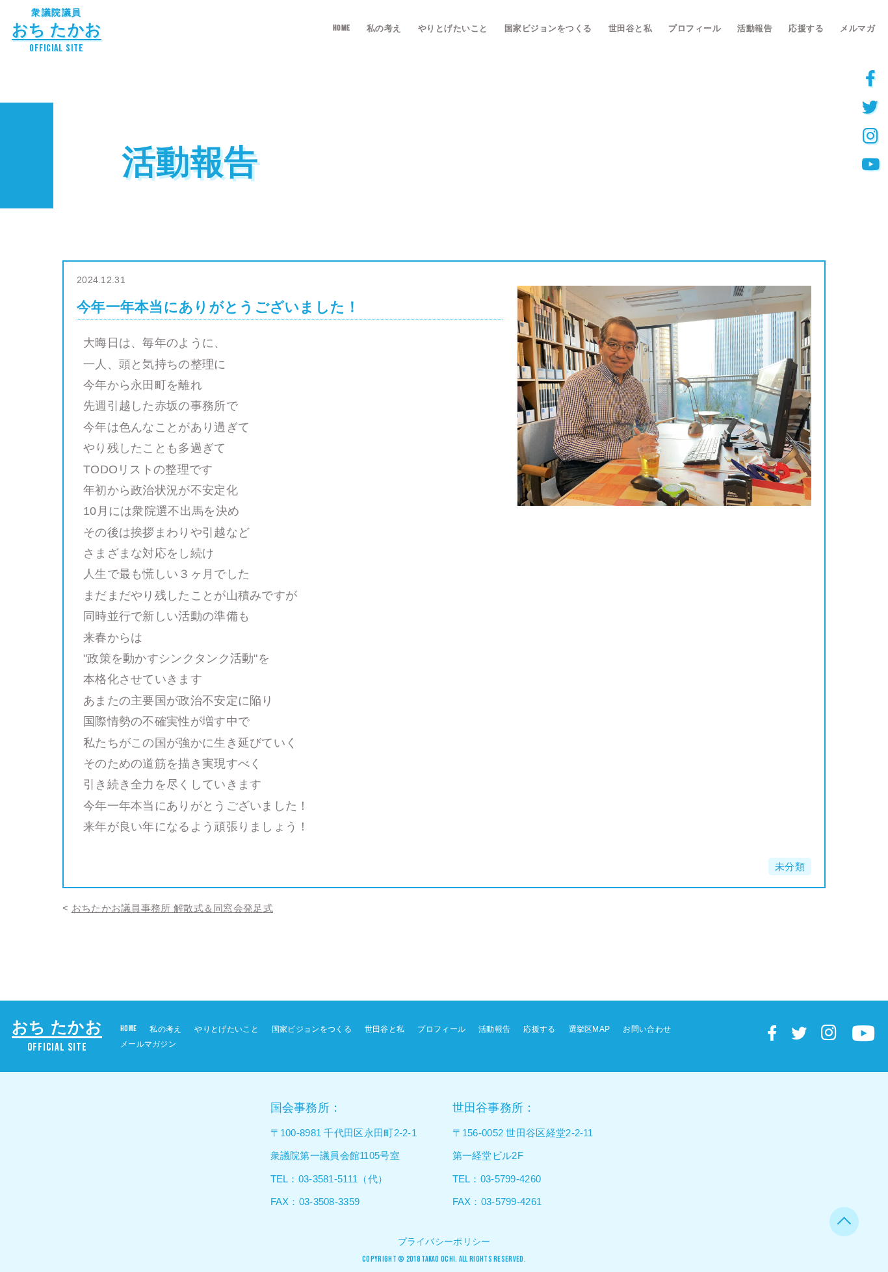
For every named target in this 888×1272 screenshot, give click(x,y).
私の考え (384, 28)
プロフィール (694, 28)
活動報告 (754, 28)
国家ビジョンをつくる (548, 28)
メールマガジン (148, 1044)
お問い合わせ (647, 1029)
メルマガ (857, 28)
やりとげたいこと (453, 28)
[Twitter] (870, 106)
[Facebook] (870, 78)
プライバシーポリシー (444, 1241)
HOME (341, 28)
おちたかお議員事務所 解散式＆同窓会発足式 (172, 908)
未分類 (790, 866)
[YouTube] (870, 164)
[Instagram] (870, 135)
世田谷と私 (630, 28)
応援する (806, 28)
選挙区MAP (589, 1029)
